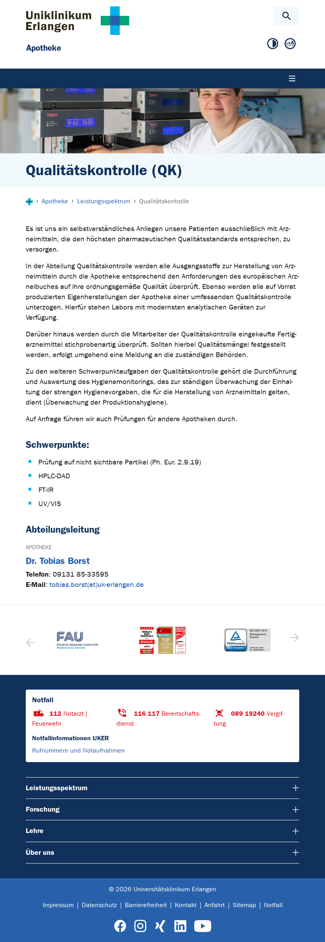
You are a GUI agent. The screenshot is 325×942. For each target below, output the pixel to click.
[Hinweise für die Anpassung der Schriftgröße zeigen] (290, 44)
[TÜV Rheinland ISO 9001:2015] (247, 640)
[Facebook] (120, 926)
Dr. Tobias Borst (58, 561)
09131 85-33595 (81, 574)
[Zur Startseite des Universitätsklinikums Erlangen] (77, 20)
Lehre (35, 830)
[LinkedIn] (180, 926)
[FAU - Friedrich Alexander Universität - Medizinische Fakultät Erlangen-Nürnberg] (77, 640)
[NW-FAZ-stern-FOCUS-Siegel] (162, 640)
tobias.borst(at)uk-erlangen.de (97, 585)
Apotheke (39, 547)
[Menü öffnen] (292, 78)
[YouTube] (202, 926)
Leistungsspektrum (57, 787)
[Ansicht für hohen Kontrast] (272, 44)
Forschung (42, 809)
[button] (294, 640)
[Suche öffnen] (286, 16)
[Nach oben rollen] (312, 929)
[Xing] (160, 926)
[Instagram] (140, 926)
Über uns (40, 852)
